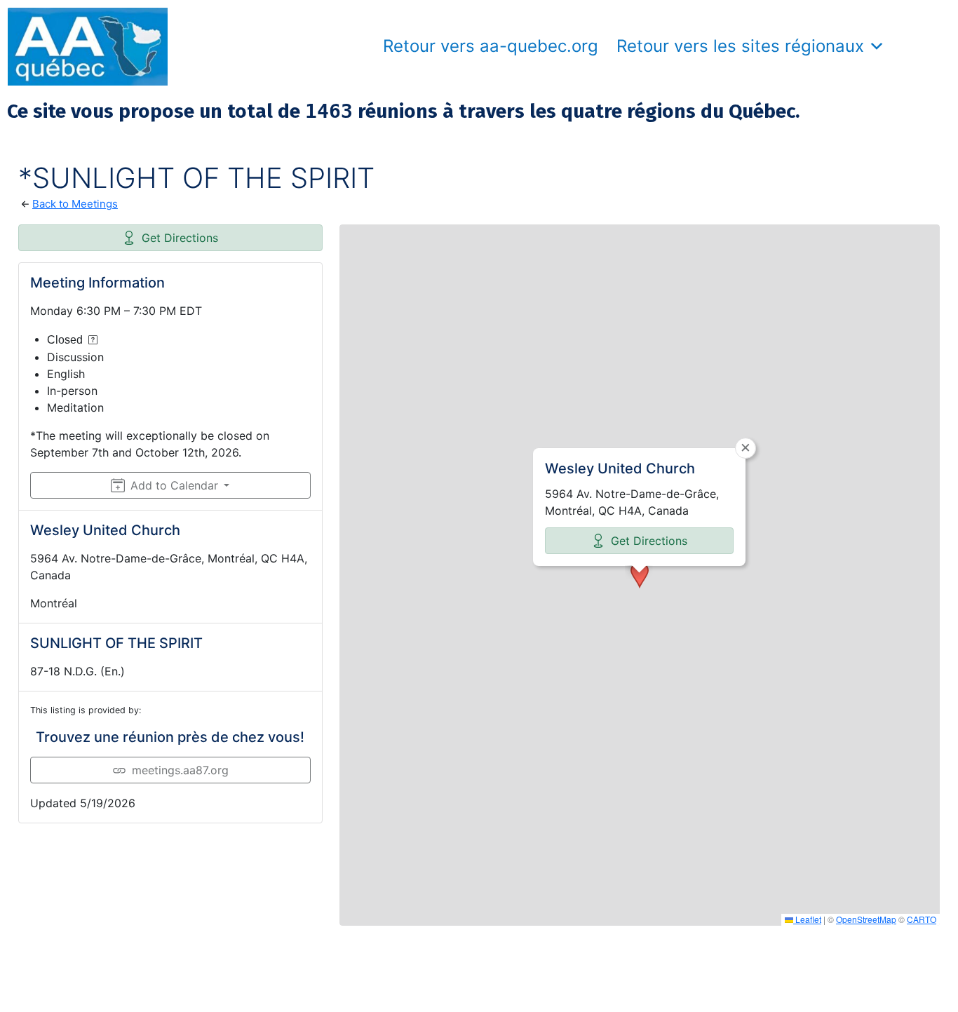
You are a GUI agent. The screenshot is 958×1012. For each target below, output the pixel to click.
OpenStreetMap (866, 919)
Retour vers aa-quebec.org (490, 46)
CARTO (921, 919)
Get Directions (180, 238)
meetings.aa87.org (180, 770)
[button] (639, 575)
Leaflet (807, 919)
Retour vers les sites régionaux (740, 46)
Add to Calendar (174, 485)
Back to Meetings (75, 203)
